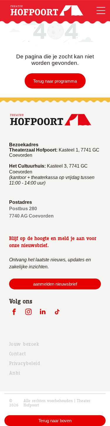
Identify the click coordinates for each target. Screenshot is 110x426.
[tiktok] (57, 312)
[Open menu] (101, 10)
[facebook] (14, 312)
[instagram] (28, 312)
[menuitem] (55, 344)
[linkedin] (43, 312)
